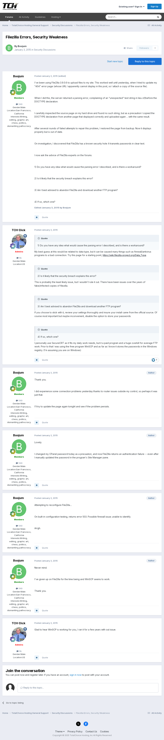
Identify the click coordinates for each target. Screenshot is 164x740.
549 (20, 104)
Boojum (22, 46)
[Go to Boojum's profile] (9, 47)
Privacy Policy (75, 731)
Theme (59, 731)
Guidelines (40, 17)
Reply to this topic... (33, 687)
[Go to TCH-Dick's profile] (19, 241)
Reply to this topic (145, 61)
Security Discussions (45, 49)
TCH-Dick (18, 230)
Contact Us (91, 731)
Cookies (104, 731)
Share (129, 48)
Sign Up (154, 6)
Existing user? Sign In (131, 6)
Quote (45, 217)
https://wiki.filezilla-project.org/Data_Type (124, 255)
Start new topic (115, 61)
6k (20, 258)
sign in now (76, 674)
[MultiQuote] (36, 217)
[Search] (158, 17)
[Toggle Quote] (39, 238)
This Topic (145, 17)
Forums (9, 17)
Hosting (55, 17)
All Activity (24, 17)
